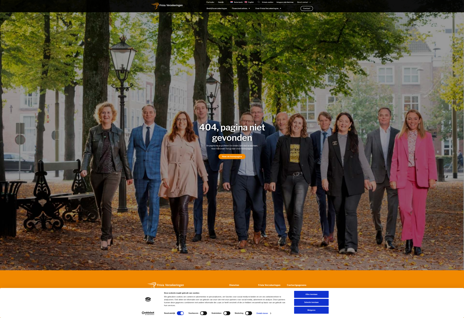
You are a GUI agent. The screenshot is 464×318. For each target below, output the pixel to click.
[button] (258, 2)
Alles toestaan (311, 294)
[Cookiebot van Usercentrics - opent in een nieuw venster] (148, 313)
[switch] (203, 313)
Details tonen (262, 313)
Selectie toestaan (311, 302)
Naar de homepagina (232, 156)
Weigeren (311, 310)
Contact (306, 8)
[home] (166, 6)
